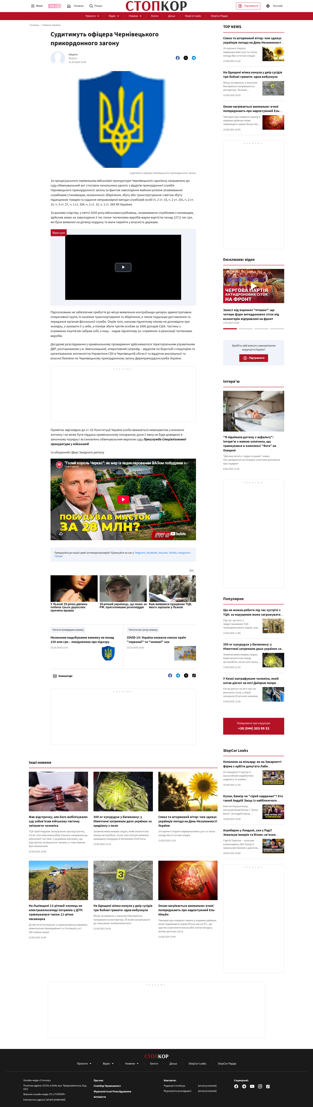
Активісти (100, 1097)
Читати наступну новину (143, 630)
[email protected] (55, 1100)
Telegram (139, 553)
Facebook (151, 553)
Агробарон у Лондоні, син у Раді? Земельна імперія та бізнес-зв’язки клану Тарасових (249, 835)
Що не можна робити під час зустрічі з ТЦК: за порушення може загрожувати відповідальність (252, 614)
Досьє (171, 16)
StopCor (73, 54)
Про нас (98, 1080)
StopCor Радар (219, 16)
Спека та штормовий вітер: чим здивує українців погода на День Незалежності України (187, 821)
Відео (112, 16)
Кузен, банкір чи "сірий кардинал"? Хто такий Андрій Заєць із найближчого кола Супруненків (253, 800)
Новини (133, 16)
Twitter (172, 553)
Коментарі (65, 676)
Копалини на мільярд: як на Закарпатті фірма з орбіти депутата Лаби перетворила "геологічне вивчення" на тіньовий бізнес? (252, 768)
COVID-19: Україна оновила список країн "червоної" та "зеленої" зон (156, 639)
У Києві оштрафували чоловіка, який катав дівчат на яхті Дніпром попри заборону (251, 683)
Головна (34, 25)
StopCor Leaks (193, 16)
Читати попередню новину (68, 630)
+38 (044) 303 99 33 (253, 728)
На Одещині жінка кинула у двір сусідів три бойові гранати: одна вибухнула (123, 908)
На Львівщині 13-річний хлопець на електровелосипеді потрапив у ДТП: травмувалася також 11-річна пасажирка (56, 912)
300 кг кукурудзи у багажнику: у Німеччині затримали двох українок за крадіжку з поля (122, 821)
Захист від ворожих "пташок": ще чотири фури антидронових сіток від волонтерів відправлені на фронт (251, 314)
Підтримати (251, 6)
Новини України (51, 25)
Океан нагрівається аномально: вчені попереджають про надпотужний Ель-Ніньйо (186, 910)
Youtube (162, 553)
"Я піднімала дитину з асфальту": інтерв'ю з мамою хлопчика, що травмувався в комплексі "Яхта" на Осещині (249, 444)
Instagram (183, 553)
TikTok (57, 556)
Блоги (154, 16)
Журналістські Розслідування (112, 1091)
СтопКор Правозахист (107, 1086)
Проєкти (90, 16)
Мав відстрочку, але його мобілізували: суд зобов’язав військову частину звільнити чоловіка (58, 821)
